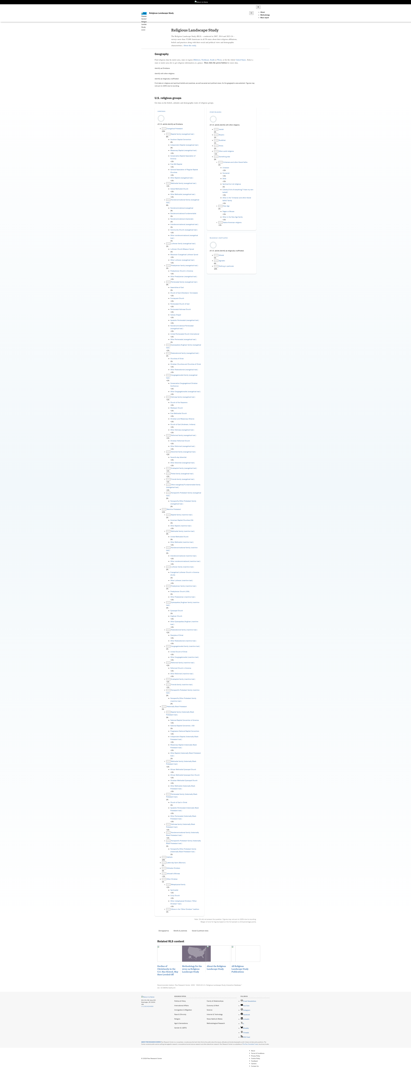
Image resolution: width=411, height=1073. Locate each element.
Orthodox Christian (173, 868)
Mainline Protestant (174, 509)
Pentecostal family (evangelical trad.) (184, 282)
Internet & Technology (215, 1014)
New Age (226, 206)
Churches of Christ (177, 358)
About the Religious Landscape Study (216, 967)
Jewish (221, 129)
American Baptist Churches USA (181, 520)
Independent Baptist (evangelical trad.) (184, 145)
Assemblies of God (177, 287)
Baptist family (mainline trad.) (182, 515)
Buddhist (222, 140)
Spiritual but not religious (232, 184)
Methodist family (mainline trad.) (183, 531)
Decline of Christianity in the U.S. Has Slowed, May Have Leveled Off (167, 970)
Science (209, 1010)
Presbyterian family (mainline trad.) (183, 586)
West (219, 59)
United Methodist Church (179, 537)
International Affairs (181, 1005)
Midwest (197, 59)
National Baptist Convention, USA (182, 726)
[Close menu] (258, 7)
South (212, 59)
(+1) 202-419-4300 (147, 1006)
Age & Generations (181, 1023)
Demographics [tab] (164, 931)
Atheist (221, 255)
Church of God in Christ (178, 802)
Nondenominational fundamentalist (183, 213)
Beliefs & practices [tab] (180, 931)
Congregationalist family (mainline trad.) (185, 646)
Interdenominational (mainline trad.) (183, 556)
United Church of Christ (178, 652)
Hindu (221, 146)
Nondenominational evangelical (181, 208)
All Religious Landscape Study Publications (240, 969)
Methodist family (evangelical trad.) (183, 183)
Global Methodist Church (179, 189)
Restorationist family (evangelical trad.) (185, 353)
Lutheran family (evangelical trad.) (183, 243)
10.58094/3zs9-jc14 (167, 988)
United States (241, 59)
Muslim (221, 135)
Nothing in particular (226, 266)
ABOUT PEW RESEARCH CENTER (151, 1042)
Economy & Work (213, 1005)
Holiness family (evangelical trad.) (183, 397)
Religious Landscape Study (161, 13)
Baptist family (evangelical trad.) (182, 134)
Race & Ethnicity (180, 1014)
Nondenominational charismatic (181, 219)
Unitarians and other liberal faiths (235, 162)
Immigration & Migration (183, 1010)
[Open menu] (251, 13)
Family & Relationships (215, 1001)
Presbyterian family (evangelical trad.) (184, 265)
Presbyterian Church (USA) (179, 591)
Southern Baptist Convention (180, 139)
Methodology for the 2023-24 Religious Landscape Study (192, 969)
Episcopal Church (176, 610)
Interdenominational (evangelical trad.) (184, 224)
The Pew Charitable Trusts (250, 1044)
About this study (189, 45)
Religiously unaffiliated (219, 238)
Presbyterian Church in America (181, 271)
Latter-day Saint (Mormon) (176, 863)
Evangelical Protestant (175, 128)
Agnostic (222, 261)
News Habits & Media (214, 1019)
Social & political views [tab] (200, 931)
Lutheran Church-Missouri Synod (182, 249)
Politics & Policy (180, 1001)
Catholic (170, 857)
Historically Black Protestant (177, 706)
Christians (161, 111)
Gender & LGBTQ (180, 1028)
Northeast (205, 59)
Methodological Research (216, 1023)
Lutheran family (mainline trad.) (182, 567)
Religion (177, 1019)
